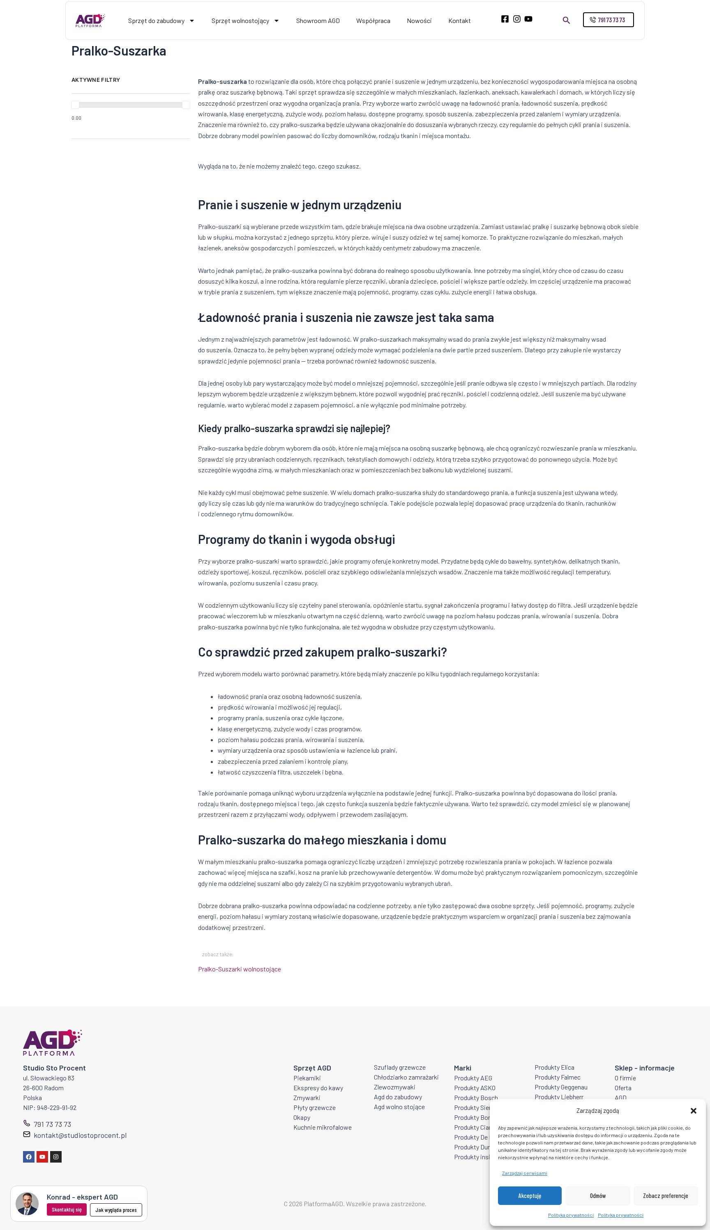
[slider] (75, 105)
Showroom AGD (318, 20)
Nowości (419, 20)
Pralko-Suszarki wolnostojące (239, 969)
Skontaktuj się (67, 1209)
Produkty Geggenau (561, 1087)
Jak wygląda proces (116, 1209)
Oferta (623, 1087)
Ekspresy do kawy (318, 1087)
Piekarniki (307, 1078)
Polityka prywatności (571, 1215)
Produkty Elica (554, 1067)
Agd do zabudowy (398, 1097)
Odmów (598, 1195)
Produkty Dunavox (479, 1147)
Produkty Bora (473, 1117)
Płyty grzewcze (314, 1107)
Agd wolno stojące (399, 1106)
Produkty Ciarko (476, 1127)
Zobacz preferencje (665, 1195)
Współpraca (373, 20)
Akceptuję (530, 1195)
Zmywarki (306, 1097)
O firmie (625, 1078)
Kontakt (459, 20)
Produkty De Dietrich (482, 1137)
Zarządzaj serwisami (524, 1173)
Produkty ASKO (475, 1087)
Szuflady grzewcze (400, 1067)
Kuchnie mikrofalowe (322, 1127)
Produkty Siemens (479, 1107)
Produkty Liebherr (559, 1097)
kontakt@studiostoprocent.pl (80, 1135)
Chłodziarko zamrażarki (406, 1077)
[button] (693, 1111)
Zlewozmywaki (394, 1087)
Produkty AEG (473, 1078)
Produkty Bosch (476, 1097)
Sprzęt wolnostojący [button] (240, 20)
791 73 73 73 (52, 1123)
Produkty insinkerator (484, 1157)
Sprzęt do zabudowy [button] (156, 20)
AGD (621, 1097)
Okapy (301, 1117)
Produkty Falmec (558, 1077)
